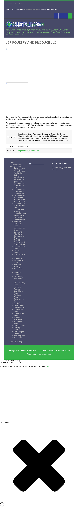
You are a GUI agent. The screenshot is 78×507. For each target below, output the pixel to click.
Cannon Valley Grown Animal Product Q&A (19, 191)
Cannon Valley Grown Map (30, 9)
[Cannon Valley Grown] (25, 28)
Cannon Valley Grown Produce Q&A (20, 185)
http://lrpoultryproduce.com (28, 151)
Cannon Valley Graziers (19, 237)
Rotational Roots (17, 296)
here (47, 366)
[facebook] (56, 16)
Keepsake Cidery (17, 274)
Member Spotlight (16, 342)
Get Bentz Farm (17, 251)
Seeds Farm (18, 303)
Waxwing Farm (19, 336)
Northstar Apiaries (17, 288)
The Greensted (19, 326)
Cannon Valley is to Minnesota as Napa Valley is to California (19, 198)
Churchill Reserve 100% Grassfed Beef (19, 242)
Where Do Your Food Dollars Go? (19, 173)
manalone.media (45, 354)
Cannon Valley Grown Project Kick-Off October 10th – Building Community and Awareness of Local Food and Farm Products (20, 212)
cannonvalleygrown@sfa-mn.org (17, 3)
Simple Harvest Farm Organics (19, 306)
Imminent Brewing (17, 266)
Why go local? (15, 167)
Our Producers (15, 222)
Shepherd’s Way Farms (18, 318)
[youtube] (60, 16)
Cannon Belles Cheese (19, 229)
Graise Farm (18, 258)
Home (12, 163)
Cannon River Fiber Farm (19, 233)
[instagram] (65, 16)
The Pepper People (18, 329)
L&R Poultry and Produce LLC (18, 279)
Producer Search (16, 165)
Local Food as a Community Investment (19, 179)
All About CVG (19, 169)
